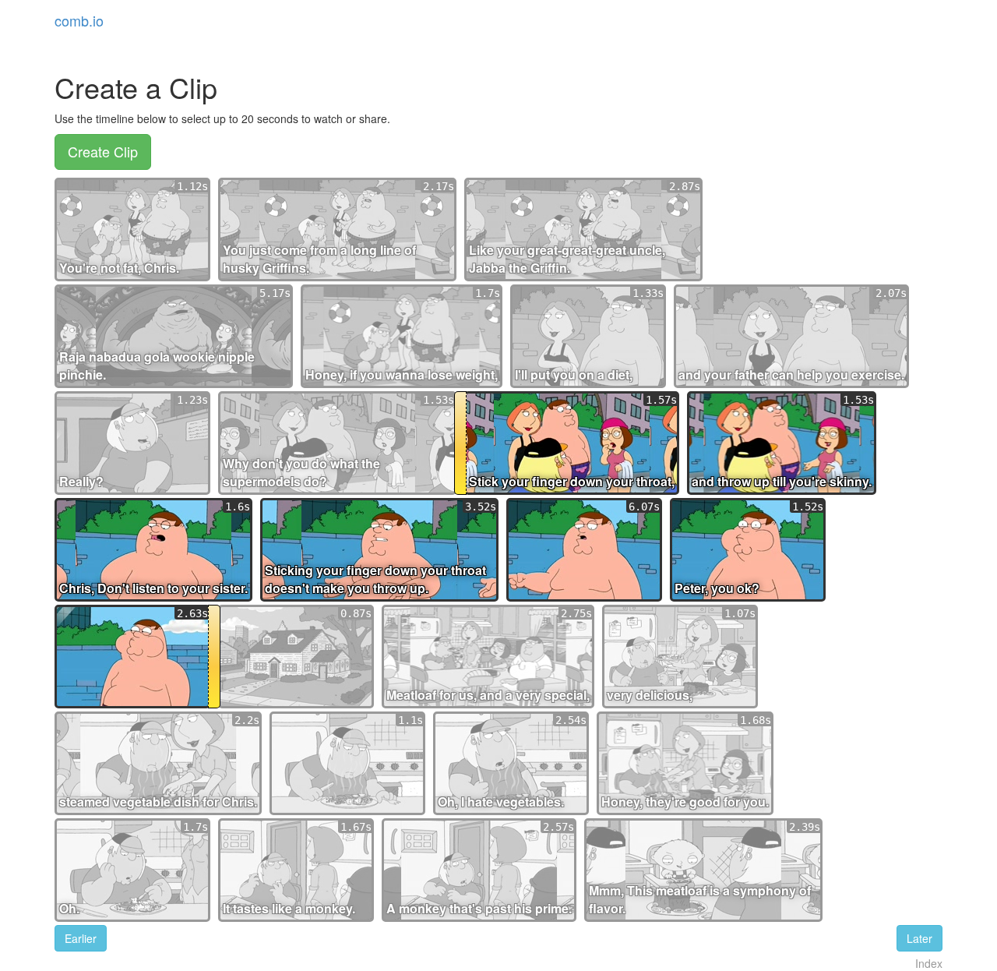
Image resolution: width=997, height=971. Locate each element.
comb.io (79, 20)
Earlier (81, 938)
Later (919, 938)
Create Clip (103, 151)
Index (928, 963)
